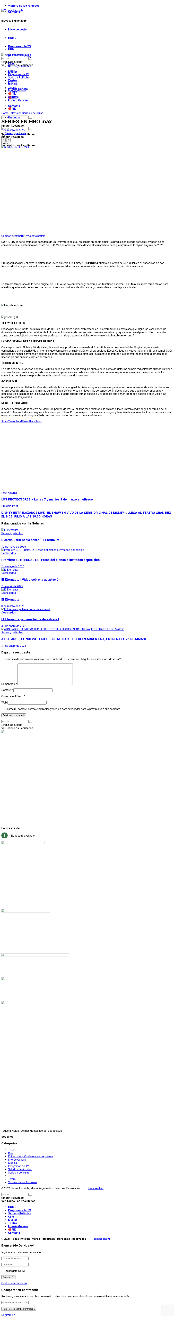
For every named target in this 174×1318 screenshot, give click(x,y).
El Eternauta (10, 599)
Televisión (15, 113)
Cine (10, 80)
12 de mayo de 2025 (13, 546)
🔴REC (12, 108)
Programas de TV (19, 46)
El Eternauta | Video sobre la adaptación (30, 579)
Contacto (14, 117)
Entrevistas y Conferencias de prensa (30, 1156)
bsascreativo (95, 1188)
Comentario (9, 684)
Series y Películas (19, 77)
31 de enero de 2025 (13, 626)
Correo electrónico (13, 696)
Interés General (18, 100)
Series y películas (32, 113)
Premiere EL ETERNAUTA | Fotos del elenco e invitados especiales (50, 560)
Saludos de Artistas (20, 1169)
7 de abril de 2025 (12, 586)
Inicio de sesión (18, 29)
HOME (12, 37)
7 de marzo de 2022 (13, 130)
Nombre (7, 690)
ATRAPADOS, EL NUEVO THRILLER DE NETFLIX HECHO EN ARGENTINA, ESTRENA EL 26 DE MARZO (73, 639)
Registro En (8, 1315)
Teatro (12, 87)
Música (12, 84)
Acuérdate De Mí (15, 1271)
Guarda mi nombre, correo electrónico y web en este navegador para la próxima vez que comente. (63, 709)
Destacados (8, 553)
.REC (11, 1150)
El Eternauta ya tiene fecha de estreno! (30, 619)
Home (4, 113)
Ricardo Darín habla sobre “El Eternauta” (31, 540)
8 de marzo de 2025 (13, 606)
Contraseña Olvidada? (14, 1283)
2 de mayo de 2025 (12, 566)
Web (4, 702)
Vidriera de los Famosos (23, 5)
